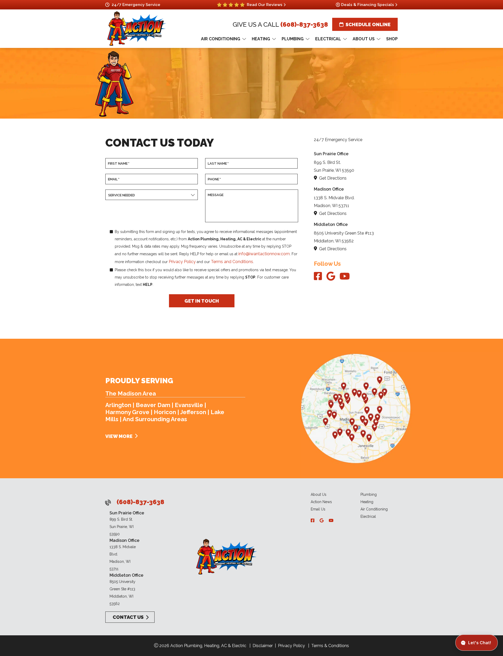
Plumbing (368, 494)
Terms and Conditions (232, 261)
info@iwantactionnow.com (264, 253)
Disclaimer (263, 645)
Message (215, 195)
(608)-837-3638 (304, 24)
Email (113, 179)
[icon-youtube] (345, 276)
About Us (318, 494)
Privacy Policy (182, 261)
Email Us (318, 509)
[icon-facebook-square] (319, 276)
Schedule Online (368, 24)
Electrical (368, 516)
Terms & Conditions (330, 645)
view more (119, 436)
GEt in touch (201, 300)
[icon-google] (331, 276)
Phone (214, 179)
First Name (118, 163)
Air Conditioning (374, 509)
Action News (321, 502)
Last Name (218, 163)
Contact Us (128, 617)
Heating (366, 502)
